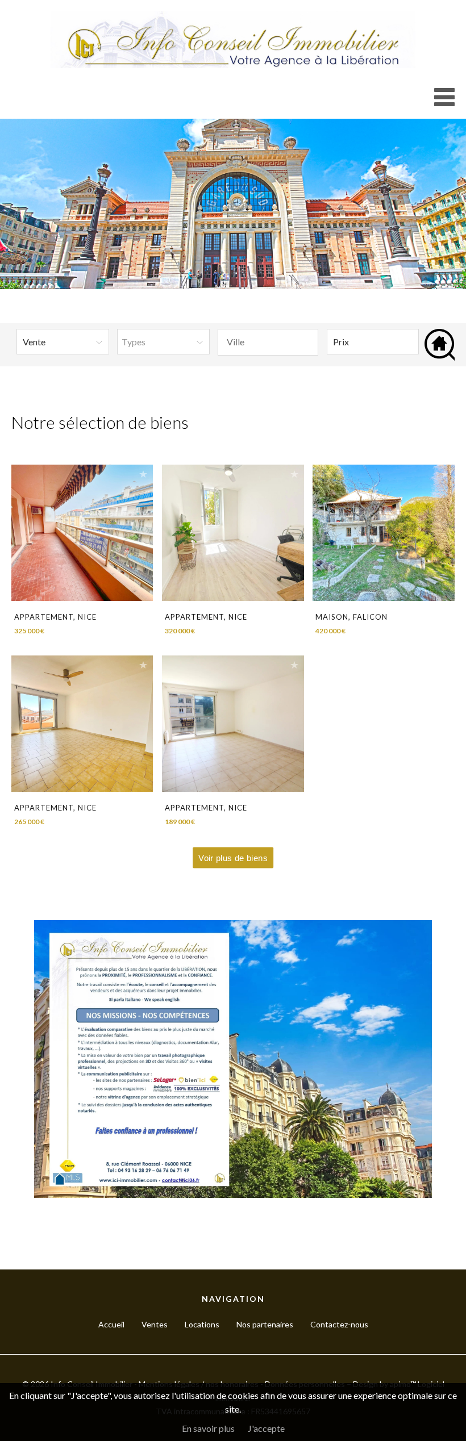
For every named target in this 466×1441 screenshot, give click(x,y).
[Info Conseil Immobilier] (233, 64)
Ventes (155, 1324)
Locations (202, 1324)
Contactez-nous (339, 1324)
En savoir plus (208, 1428)
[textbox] (268, 342)
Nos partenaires (264, 1324)
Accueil (111, 1324)
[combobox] (268, 342)
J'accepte (266, 1428)
